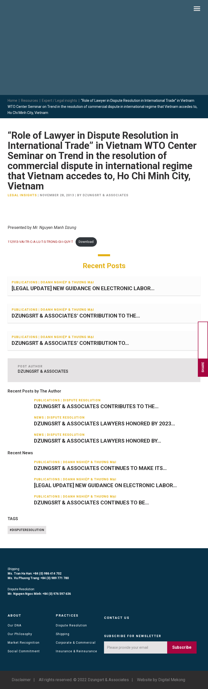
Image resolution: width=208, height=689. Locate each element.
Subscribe (182, 647)
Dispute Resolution (71, 625)
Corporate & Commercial (76, 642)
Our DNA (14, 625)
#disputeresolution (27, 530)
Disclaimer (21, 679)
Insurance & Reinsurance (76, 651)
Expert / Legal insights (59, 101)
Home (12, 101)
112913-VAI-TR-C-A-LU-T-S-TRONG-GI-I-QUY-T (40, 242)
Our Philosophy (20, 634)
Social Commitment (24, 651)
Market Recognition (24, 642)
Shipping (63, 634)
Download (86, 242)
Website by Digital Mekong (161, 679)
